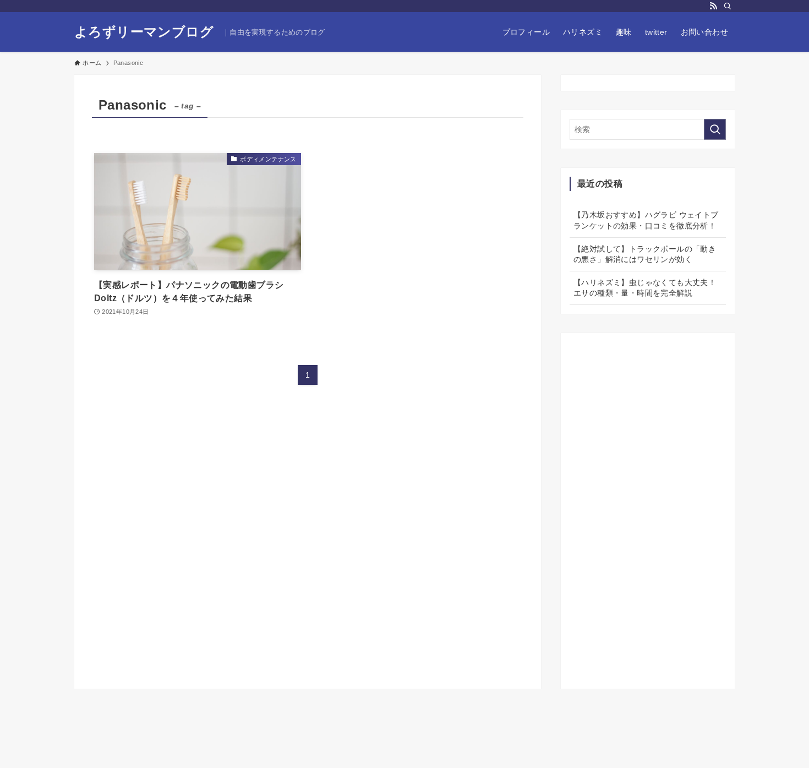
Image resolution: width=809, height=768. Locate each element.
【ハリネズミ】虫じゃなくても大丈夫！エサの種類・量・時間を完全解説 (644, 288)
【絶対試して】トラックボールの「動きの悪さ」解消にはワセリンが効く (644, 254)
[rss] (713, 6)
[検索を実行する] (715, 129)
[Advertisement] (648, 507)
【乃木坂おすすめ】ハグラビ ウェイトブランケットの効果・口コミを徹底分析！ (646, 220)
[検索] (727, 6)
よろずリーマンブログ (144, 32)
